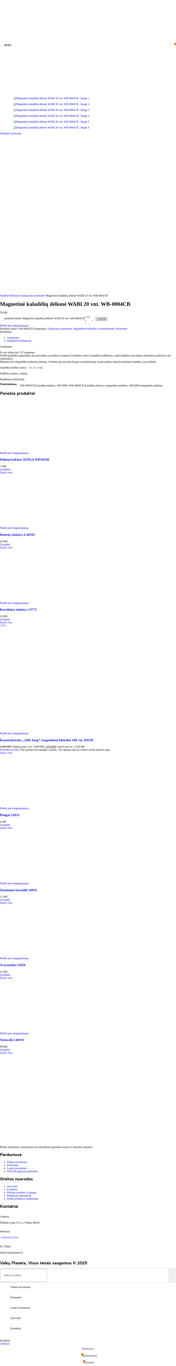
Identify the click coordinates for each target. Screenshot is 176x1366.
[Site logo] (88, 88)
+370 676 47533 (9, 1237)
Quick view (6, 472)
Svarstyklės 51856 (12, 965)
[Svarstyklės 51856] (88, 955)
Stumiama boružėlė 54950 (18, 890)
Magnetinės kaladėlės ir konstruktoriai (93, 328)
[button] (5, 469)
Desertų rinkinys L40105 (17, 534)
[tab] (13, 337)
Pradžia (4, 295)
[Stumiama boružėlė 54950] (88, 880)
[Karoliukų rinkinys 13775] (88, 599)
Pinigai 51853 (9, 815)
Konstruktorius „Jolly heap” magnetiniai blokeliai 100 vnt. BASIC (47, 740)
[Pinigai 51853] (88, 805)
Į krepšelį (101, 318)
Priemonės (15, 295)
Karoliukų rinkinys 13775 (18, 609)
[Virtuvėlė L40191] (88, 1030)
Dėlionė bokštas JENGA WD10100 (24, 459)
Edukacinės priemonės (33, 295)
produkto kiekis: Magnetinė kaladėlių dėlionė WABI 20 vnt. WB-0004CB (44, 318)
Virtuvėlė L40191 (12, 1040)
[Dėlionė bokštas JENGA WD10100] (88, 449)
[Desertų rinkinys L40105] (88, 524)
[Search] (172, 1275)
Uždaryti (4, 1343)
